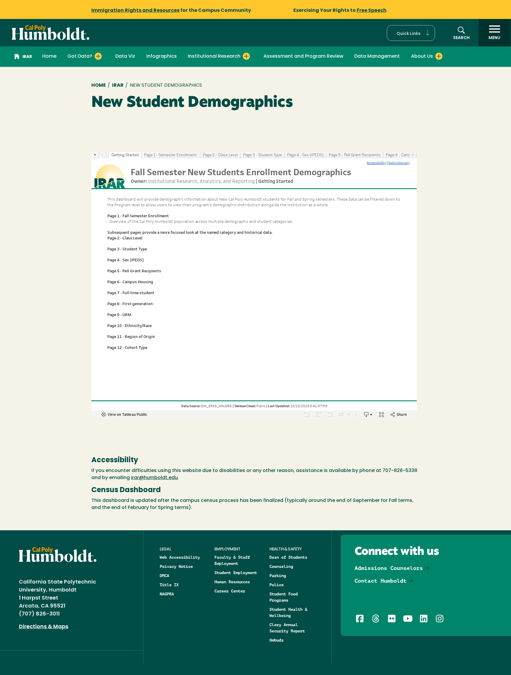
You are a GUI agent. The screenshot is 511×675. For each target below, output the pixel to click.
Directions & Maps (43, 627)
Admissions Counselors (389, 568)
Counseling (281, 566)
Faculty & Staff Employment (232, 560)
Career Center (229, 591)
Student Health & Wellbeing (288, 612)
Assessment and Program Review (303, 56)
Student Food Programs (283, 597)
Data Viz (125, 56)
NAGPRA (167, 594)
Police (276, 584)
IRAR (27, 57)
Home (49, 56)
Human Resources (232, 581)
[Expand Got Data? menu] (98, 56)
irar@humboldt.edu (154, 478)
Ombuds (276, 640)
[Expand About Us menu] (438, 56)
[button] (411, 33)
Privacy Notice (176, 566)
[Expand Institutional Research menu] (246, 56)
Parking (277, 575)
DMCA (164, 575)
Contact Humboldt (381, 581)
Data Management (377, 56)
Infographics (161, 56)
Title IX (169, 584)
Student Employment (235, 572)
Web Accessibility (180, 557)
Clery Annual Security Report (287, 627)
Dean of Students (288, 557)
